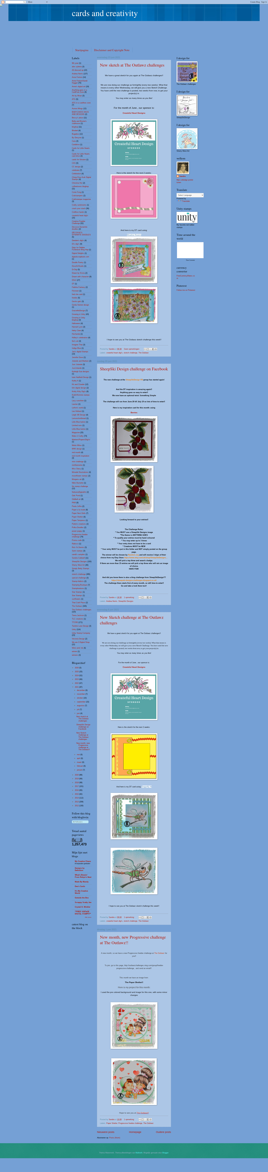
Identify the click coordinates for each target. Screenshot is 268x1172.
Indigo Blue (76, 348)
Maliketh (139, 1153)
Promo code (77, 540)
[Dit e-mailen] (145, 349)
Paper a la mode (78, 510)
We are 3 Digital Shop (80, 642)
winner (74, 651)
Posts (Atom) (114, 1138)
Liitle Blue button (78, 422)
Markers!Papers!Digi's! (81, 440)
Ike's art (75, 341)
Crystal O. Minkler (82, 907)
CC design (76, 167)
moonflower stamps (80, 476)
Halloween (76, 323)
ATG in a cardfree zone (81, 103)
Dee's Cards (80, 886)
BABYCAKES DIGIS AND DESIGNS (80, 113)
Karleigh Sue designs (80, 371)
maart (79, 762)
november (81, 694)
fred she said (77, 294)
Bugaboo (75, 134)
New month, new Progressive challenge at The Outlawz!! (83, 746)
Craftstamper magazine (81, 199)
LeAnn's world (77, 408)
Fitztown (75, 291)
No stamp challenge (80, 486)
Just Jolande (77, 364)
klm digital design (79, 388)
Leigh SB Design (78, 415)
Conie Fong (76, 192)
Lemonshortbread (79, 418)
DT (73, 284)
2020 (77, 775)
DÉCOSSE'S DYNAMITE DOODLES (81, 234)
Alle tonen (88, 917)
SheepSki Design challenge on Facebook (134, 368)
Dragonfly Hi (147, 787)
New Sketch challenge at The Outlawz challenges (82, 736)
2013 (77, 802)
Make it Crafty (77, 436)
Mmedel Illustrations (80, 472)
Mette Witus (77, 445)
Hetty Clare (76, 330)
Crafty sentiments (79, 205)
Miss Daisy (76, 469)
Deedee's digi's (78, 240)
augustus (81, 706)
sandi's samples (78, 554)
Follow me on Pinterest (186, 290)
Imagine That (77, 345)
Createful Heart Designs (134, 113)
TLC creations (77, 619)
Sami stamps (77, 551)
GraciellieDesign (78, 311)
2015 (77, 794)
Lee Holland (76, 411)
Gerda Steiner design (80, 305)
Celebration (76, 174)
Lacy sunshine (78, 401)
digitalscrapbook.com (80, 257)
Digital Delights (78, 253)
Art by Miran (77, 96)
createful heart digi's (114, 353)
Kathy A (75, 381)
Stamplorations (78, 588)
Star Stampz (77, 595)
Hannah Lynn (77, 327)
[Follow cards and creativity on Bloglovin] (80, 824)
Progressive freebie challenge (130, 1123)
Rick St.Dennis (78, 547)
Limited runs (77, 425)
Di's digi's (75, 244)
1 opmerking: (129, 597)
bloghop (75, 127)
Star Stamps (77, 592)
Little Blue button (79, 429)
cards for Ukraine (79, 160)
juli (78, 709)
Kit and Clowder (78, 384)
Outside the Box (82, 898)
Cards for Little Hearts (81, 148)
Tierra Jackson (78, 615)
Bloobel (75, 130)
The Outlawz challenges (81, 610)
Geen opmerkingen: (132, 349)
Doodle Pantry (77, 262)
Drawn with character (80, 277)
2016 (77, 790)
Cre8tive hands (78, 212)
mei (78, 754)
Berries (134, 413)
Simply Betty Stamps (80, 568)
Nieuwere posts (105, 1132)
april (79, 758)
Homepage (135, 1132)
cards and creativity (105, 12)
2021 (77, 687)
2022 (77, 683)
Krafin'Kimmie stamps (81, 395)
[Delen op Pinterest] (155, 349)
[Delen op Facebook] (153, 349)
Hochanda (76, 334)
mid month (76, 452)
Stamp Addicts (78, 581)
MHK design (77, 449)
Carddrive (76, 144)
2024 (77, 675)
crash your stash (78, 208)
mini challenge (77, 462)
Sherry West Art (78, 565)
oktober (80, 698)
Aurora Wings (77, 108)
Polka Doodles (78, 527)
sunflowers (76, 599)
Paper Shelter (111, 1123)
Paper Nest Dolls (79, 513)
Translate (186, 201)
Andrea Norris (111, 601)
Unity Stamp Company (81, 633)
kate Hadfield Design (80, 377)
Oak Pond (76, 495)
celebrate (75, 170)
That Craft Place (78, 603)
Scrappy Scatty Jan (83, 902)
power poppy (77, 531)
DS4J (74, 280)
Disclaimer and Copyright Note (112, 50)
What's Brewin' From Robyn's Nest (83, 876)
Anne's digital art (78, 86)
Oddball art (76, 499)
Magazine (76, 432)
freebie (74, 298)
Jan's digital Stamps (80, 352)
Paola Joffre (77, 506)
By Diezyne (76, 138)
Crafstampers (77, 196)
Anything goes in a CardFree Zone (79, 91)
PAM (74, 503)
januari (80, 770)
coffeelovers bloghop (80, 186)
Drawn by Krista (78, 273)
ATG (74, 99)
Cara (74, 141)
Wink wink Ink (77, 648)
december (81, 690)
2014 (77, 798)
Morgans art (77, 479)
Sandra (182, 176)
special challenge (79, 578)
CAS (74, 163)
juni (78, 713)
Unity (74, 629)
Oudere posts (163, 1132)
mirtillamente (77, 465)
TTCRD (75, 622)
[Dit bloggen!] (147, 349)
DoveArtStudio (78, 266)
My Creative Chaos (83, 861)
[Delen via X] (150, 349)
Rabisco (75, 544)
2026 (77, 668)
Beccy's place (77, 118)
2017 (77, 786)
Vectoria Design (78, 639)
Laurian (75, 404)
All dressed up (77, 70)
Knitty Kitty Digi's (79, 391)
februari (80, 766)
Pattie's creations (79, 524)
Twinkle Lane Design (80, 626)
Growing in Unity (78, 314)
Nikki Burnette (77, 483)
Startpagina (81, 50)
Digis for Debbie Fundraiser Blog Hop (80, 248)
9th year (75, 63)
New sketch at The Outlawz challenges (132, 65)
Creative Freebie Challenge (78, 222)
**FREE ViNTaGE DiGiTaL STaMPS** (83, 912)
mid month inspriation (80, 456)
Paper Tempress (78, 520)
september (81, 702)
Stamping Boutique (79, 585)
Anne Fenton (77, 77)
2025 (77, 672)
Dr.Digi (74, 269)
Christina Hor (77, 183)
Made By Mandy (81, 882)
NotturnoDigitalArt (79, 492)
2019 (77, 779)
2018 (77, 782)
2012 (77, 806)
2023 (77, 679)
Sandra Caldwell (78, 558)
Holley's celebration (80, 338)
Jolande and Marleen (80, 361)
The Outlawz (143, 353)
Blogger (165, 1153)
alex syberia (77, 67)
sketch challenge (130, 353)
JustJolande (77, 368)
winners (75, 655)
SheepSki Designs (125, 601)
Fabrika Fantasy (78, 287)
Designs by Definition (79, 869)
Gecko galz (76, 301)
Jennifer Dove (77, 357)
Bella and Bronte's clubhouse (79, 122)
